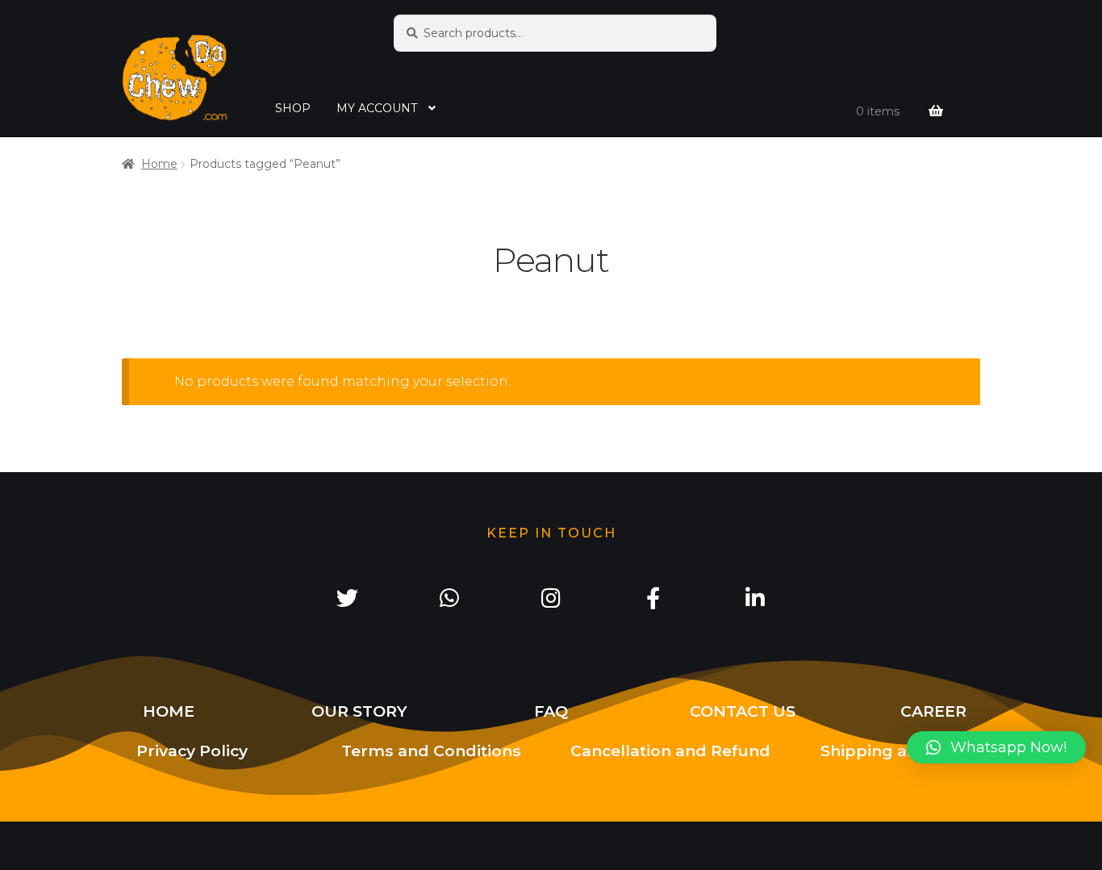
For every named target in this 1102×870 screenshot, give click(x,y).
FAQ (551, 711)
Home (159, 164)
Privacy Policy (192, 750)
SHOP (293, 108)
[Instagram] (551, 597)
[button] (996, 747)
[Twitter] (347, 597)
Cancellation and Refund (670, 750)
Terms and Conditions (431, 750)
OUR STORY (359, 711)
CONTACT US (742, 711)
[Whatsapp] (448, 597)
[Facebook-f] (652, 597)
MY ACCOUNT (376, 108)
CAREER (933, 711)
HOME (168, 711)
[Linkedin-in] (755, 597)
